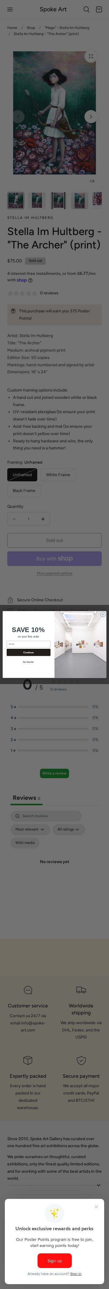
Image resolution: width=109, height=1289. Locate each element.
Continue (28, 652)
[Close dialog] (103, 614)
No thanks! (28, 662)
